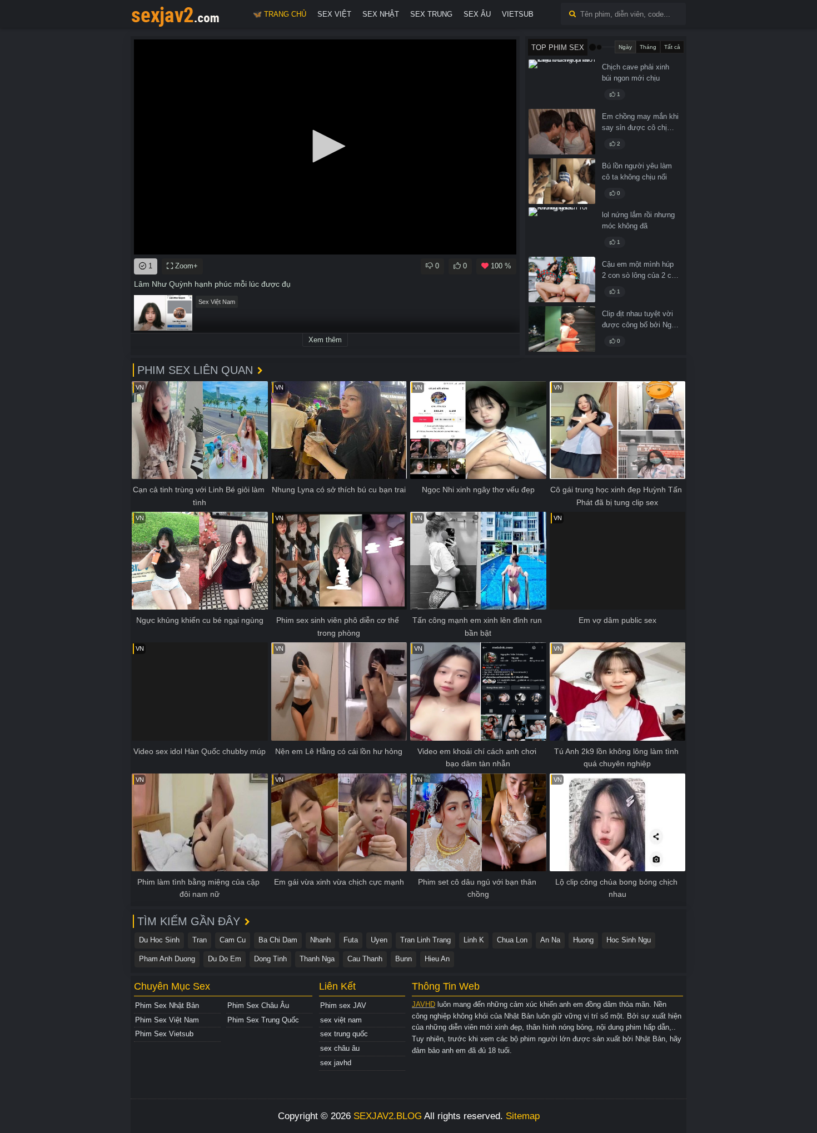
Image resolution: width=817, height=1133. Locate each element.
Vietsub (518, 14)
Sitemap (523, 1116)
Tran (199, 940)
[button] (325, 146)
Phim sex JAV (343, 1005)
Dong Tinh (270, 959)
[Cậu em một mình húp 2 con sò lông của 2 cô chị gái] (562, 279)
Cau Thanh (364, 959)
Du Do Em (224, 959)
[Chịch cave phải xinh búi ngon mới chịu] (562, 82)
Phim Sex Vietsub (164, 1034)
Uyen (379, 940)
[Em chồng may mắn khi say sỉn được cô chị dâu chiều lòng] (562, 131)
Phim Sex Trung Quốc (263, 1020)
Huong (583, 940)
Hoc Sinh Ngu (628, 940)
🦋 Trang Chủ (279, 14)
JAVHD (423, 1004)
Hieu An (437, 959)
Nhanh (320, 940)
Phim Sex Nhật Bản (167, 1005)
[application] (325, 146)
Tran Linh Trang (425, 940)
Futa (350, 940)
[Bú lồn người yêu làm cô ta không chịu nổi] (562, 181)
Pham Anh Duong (167, 959)
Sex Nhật (380, 14)
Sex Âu (477, 14)
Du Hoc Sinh (159, 940)
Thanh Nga (317, 959)
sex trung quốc (344, 1034)
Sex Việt (334, 14)
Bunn (403, 959)
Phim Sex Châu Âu (258, 1005)
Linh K (474, 940)
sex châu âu (340, 1048)
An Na (550, 940)
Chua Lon (512, 940)
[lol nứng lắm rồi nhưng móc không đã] (562, 230)
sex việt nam (341, 1020)
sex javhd (335, 1063)
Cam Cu (233, 940)
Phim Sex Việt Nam (167, 1020)
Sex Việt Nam (216, 301)
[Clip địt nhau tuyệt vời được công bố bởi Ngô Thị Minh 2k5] (562, 329)
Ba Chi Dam (277, 940)
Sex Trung (431, 14)
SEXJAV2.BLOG (387, 1116)
